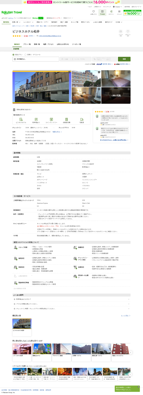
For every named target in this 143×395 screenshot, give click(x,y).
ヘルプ (90, 6)
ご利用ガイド (97, 6)
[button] (30, 319)
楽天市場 (127, 6)
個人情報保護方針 (13, 390)
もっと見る (124, 315)
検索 (124, 59)
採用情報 (35, 390)
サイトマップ (107, 6)
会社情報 (4, 390)
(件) (31, 36)
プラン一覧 (27, 44)
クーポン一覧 (76, 44)
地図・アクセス (48, 44)
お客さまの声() (63, 44)
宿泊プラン (19, 54)
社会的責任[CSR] (26, 390)
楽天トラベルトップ (18, 26)
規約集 (42, 390)
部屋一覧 (37, 44)
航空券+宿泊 (107, 64)
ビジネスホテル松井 (26, 31)
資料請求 (48, 390)
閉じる (138, 387)
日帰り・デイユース (33, 54)
